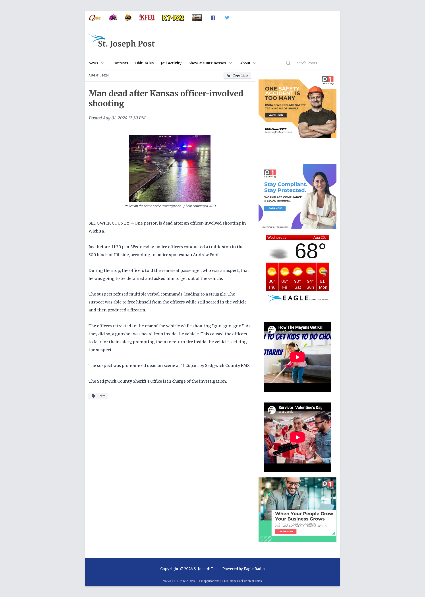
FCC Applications (208, 581)
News (93, 63)
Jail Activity (171, 63)
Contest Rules (253, 581)
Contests (120, 63)
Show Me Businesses (207, 63)
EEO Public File (232, 581)
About (245, 63)
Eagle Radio (254, 568)
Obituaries (144, 63)
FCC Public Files (184, 581)
